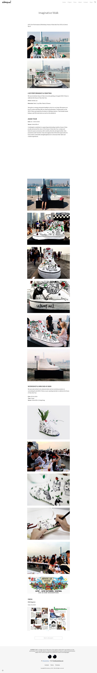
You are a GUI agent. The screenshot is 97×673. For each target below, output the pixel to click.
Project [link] (70, 2)
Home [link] (64, 2)
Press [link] (75, 2)
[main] (48, 12)
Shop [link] (91, 2)
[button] (95, 2)
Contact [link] (86, 2)
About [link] (80, 2)
